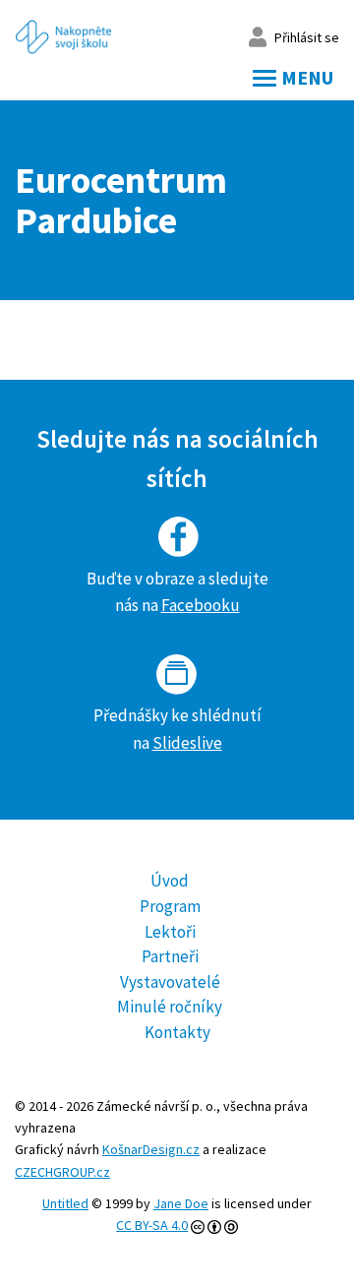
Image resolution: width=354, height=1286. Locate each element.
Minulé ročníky (169, 1006)
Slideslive (187, 743)
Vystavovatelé (170, 982)
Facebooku (200, 605)
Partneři (170, 956)
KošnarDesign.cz (151, 1149)
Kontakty (177, 1032)
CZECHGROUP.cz (62, 1172)
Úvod (169, 880)
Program (170, 906)
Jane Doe (180, 1203)
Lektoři (170, 932)
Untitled (65, 1203)
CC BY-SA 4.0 (152, 1225)
